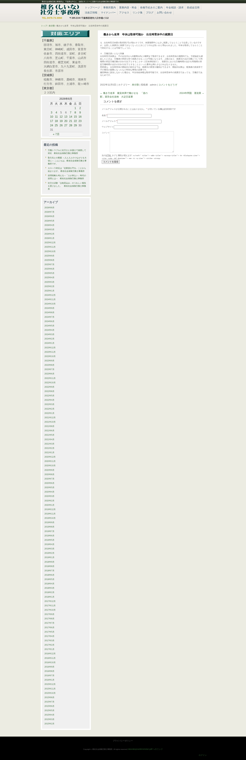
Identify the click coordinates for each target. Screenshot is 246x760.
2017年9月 (49, 614)
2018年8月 (49, 566)
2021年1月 (49, 452)
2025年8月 (49, 260)
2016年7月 (49, 675)
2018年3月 (49, 588)
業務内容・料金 (128, 7)
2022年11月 (50, 378)
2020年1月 (49, 505)
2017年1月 (49, 649)
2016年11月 (50, 658)
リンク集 (138, 12)
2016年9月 (49, 667)
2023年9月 (49, 361)
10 (51, 116)
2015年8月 (49, 697)
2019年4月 (49, 544)
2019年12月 (50, 509)
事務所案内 (109, 7)
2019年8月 (49, 527)
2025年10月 (50, 251)
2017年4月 (49, 636)
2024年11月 (50, 299)
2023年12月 (50, 347)
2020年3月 (49, 496)
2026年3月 (49, 229)
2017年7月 (49, 623)
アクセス (124, 12)
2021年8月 (49, 426)
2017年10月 (50, 610)
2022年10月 (50, 382)
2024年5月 (49, 326)
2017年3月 (49, 640)
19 (61, 121)
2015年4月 (49, 715)
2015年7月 (49, 702)
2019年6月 (49, 535)
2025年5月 (49, 273)
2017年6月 (49, 627)
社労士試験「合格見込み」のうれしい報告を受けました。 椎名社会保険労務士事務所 (67, 186)
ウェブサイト (108, 127)
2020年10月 (50, 465)
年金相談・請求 (175, 7)
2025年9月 (49, 256)
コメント (106, 133)
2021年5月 (49, 435)
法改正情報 (91, 12)
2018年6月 (49, 575)
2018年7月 (49, 570)
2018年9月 (49, 562)
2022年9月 (49, 387)
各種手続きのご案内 (151, 7)
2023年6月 (49, 374)
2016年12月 (50, 653)
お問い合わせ (164, 12)
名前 (104, 115)
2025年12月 (50, 242)
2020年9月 (49, 470)
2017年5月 (49, 632)
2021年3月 (49, 444)
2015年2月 (49, 724)
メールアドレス (109, 121)
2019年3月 (49, 549)
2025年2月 (49, 286)
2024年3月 (49, 334)
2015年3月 (49, 719)
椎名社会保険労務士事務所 (60, 9)
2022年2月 (49, 409)
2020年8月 (49, 474)
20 (65, 121)
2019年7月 (49, 531)
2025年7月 (49, 264)
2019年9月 (49, 522)
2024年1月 (49, 343)
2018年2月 (49, 592)
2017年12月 (50, 601)
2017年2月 (49, 645)
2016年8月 (49, 671)
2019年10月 (50, 518)
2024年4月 (49, 330)
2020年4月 (49, 492)
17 (51, 121)
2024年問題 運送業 (191, 93)
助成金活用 (193, 7)
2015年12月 (50, 684)
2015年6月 (49, 706)
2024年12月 (50, 295)
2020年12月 (50, 457)
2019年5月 (49, 540)
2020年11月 (50, 461)
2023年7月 (49, 369)
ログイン (203, 755)
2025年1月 (49, 291)
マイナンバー (108, 12)
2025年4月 (49, 277)
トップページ (92, 7)
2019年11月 (50, 514)
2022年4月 (49, 400)
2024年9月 (49, 308)
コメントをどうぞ (167, 84)
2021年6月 (49, 430)
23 (79, 121)
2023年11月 (50, 352)
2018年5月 (49, 579)
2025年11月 (50, 247)
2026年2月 (49, 234)
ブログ (149, 12)
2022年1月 (49, 413)
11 (56, 116)
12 (61, 116)
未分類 (135, 84)
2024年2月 (49, 339)
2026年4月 (49, 225)
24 (51, 125)
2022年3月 (49, 404)
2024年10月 (50, 304)
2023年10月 (50, 356)
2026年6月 (49, 216)
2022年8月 (49, 391)
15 (75, 116)
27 (65, 125)
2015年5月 (49, 710)
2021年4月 (49, 439)
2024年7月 (49, 317)
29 (75, 125)
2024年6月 (49, 321)
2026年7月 (49, 212)
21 (70, 121)
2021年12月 (50, 417)
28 (70, 125)
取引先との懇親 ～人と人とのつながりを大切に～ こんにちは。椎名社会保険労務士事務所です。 (67, 161)
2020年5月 (49, 487)
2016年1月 (49, 680)
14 (70, 116)
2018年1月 (49, 597)
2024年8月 (49, 312)
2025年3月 (49, 282)
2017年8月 (49, 618)
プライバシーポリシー (123, 741)
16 (79, 116)
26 (61, 125)
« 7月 (56, 134)
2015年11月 (50, 689)
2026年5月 (49, 221)
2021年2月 (49, 448)
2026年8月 (49, 207)
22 (75, 121)
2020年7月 (49, 479)
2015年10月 (50, 693)
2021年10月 (50, 422)
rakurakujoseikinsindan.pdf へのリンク (145, 749)
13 (65, 116)
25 (56, 125)
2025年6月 (49, 269)
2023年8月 (49, 365)
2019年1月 (49, 557)
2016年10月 (50, 662)
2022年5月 (49, 395)
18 (56, 121)
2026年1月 (49, 238)
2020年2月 (49, 501)
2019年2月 (49, 553)
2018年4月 (49, 584)
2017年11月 (50, 605)
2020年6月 (49, 483)
